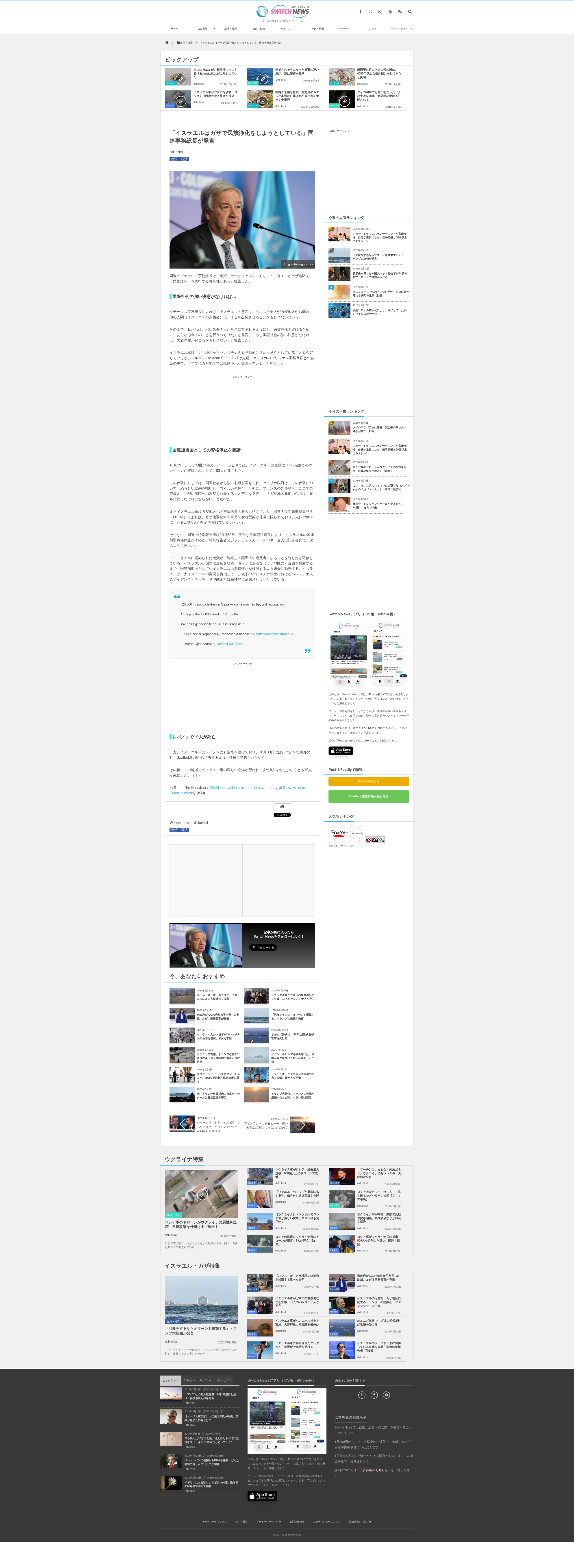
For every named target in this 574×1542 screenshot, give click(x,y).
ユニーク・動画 (315, 28)
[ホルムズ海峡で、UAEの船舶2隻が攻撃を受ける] (256, 1041)
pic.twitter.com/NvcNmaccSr (272, 634)
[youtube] (390, 11)
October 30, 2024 (229, 644)
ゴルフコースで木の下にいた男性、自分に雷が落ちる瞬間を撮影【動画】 (381, 293)
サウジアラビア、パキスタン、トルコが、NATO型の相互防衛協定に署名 (218, 1077)
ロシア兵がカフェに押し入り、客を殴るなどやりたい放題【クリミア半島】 (379, 1195)
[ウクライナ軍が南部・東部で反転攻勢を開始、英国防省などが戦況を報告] (342, 1221)
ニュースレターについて (326, 1521)
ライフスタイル (399, 28)
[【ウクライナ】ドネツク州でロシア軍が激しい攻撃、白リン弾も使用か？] (260, 1221)
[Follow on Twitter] (370, 11)
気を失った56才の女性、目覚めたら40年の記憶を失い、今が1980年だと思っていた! (212, 1440)
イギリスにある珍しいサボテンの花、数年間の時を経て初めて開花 (211, 1484)
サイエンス (287, 28)
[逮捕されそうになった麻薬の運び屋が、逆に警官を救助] (260, 76)
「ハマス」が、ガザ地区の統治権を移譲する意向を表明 (297, 1277)
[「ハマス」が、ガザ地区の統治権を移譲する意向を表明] (260, 1283)
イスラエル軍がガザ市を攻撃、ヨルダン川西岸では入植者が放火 (215, 94)
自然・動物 (259, 28)
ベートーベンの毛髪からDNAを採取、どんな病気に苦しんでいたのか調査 (212, 1462)
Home (174, 28)
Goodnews (343, 28)
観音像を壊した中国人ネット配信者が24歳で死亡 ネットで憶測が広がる (380, 275)
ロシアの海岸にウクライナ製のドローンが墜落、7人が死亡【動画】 (297, 1240)
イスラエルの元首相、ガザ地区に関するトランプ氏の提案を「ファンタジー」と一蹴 (379, 1302)
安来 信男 (280, 80)
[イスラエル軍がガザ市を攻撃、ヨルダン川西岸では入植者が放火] (178, 99)
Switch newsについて (214, 1521)
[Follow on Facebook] (374, 1395)
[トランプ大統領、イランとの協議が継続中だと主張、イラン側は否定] (256, 1100)
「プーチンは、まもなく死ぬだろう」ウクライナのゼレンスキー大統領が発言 (379, 1173)
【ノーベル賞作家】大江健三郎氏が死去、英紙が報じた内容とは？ (211, 1418)
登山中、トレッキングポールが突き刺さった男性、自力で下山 (378, 505)
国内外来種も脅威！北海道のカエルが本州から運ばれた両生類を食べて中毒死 (297, 95)
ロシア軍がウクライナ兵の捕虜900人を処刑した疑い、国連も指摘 (378, 1240)
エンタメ (371, 28)
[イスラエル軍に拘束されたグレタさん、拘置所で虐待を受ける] (260, 1350)
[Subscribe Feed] (400, 11)
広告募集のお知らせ (360, 1521)
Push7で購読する (369, 781)
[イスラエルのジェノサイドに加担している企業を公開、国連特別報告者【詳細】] (342, 1350)
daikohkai (199, 83)
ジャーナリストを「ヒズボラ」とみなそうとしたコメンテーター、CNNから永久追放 (219, 1126)
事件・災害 (252, 83)
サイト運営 (241, 1521)
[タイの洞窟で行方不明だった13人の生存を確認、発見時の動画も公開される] (342, 99)
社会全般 (202, 28)
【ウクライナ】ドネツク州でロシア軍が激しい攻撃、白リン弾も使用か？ (297, 1218)
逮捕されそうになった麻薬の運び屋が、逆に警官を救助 (297, 71)
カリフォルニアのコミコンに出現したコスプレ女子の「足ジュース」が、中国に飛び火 (381, 487)
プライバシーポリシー (268, 1521)
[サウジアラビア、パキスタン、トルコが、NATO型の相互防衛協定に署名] (182, 1081)
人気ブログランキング (340, 845)
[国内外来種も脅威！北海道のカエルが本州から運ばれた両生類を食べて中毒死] (260, 99)
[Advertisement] (242, 411)
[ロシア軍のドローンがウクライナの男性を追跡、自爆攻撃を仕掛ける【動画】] (201, 1194)
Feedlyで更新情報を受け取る (369, 796)
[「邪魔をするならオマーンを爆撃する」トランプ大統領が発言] (256, 1021)
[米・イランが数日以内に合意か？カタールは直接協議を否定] (182, 1100)
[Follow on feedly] (386, 1395)
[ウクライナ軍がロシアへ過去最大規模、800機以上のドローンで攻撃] (260, 1176)
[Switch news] (283, 17)
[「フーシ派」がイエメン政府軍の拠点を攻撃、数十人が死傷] (256, 1081)
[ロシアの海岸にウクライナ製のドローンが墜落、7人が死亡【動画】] (260, 1244)
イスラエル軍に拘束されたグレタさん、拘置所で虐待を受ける (297, 1345)
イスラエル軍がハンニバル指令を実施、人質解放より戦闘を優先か (297, 1322)
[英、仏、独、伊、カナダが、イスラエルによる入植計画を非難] (182, 1002)
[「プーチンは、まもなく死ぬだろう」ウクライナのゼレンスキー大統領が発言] (342, 1176)
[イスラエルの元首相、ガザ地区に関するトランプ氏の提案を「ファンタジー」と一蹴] (342, 1305)
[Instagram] (380, 11)
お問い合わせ (297, 1521)
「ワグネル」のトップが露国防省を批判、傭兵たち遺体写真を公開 (297, 1193)
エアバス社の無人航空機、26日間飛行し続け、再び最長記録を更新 (210, 1396)
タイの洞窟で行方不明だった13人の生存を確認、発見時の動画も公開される (379, 95)
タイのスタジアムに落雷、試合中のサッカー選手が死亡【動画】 (380, 429)
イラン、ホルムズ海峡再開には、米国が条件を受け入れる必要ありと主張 (292, 1058)
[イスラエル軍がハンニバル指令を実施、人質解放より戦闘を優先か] (260, 1327)
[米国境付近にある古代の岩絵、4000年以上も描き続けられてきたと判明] (342, 76)
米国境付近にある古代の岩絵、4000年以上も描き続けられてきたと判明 (379, 73)
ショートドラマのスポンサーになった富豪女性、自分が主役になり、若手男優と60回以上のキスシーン (380, 237)
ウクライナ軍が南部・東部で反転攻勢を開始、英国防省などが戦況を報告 (379, 1218)
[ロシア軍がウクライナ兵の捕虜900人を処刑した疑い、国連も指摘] (342, 1244)
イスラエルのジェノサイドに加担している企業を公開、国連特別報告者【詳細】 (379, 1346)
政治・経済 (230, 28)
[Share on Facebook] (360, 11)
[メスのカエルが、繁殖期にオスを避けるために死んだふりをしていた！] (178, 76)
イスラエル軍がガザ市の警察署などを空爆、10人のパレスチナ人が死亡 (297, 1302)
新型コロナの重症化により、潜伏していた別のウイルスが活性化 (380, 312)
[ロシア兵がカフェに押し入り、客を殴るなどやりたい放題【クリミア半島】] (342, 1199)
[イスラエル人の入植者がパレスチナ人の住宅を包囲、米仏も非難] (182, 1041)
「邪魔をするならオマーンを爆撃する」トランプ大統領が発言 (378, 257)
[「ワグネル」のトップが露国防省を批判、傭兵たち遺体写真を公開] (260, 1199)
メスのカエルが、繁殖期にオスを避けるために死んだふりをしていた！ (215, 73)
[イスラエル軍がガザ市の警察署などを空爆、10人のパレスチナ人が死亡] (256, 1002)
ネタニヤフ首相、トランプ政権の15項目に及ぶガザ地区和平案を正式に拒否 (218, 1058)
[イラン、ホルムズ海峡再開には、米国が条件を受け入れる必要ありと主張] (256, 1061)
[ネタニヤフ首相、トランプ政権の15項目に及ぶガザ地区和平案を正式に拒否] (182, 1061)
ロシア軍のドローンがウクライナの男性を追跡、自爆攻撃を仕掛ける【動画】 (380, 469)
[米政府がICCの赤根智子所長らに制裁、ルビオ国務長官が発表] (182, 1021)
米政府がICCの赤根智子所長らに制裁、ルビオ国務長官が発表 (378, 1277)
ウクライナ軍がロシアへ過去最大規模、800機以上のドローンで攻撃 (297, 1173)
